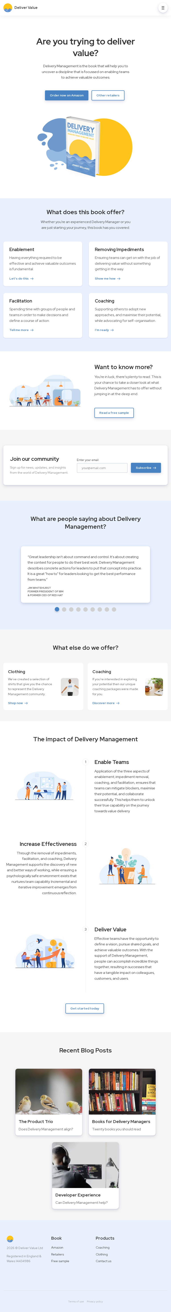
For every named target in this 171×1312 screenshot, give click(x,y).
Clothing (102, 1254)
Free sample (60, 1261)
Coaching (103, 1247)
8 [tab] (107, 609)
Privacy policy (95, 1301)
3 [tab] (71, 609)
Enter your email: (88, 460)
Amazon (57, 1247)
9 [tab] (114, 609)
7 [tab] (100, 609)
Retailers (57, 1254)
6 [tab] (92, 609)
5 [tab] (85, 609)
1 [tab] (57, 609)
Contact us (103, 1261)
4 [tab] (78, 609)
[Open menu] (163, 8)
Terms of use (76, 1301)
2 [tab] (64, 609)
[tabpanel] (85, 574)
